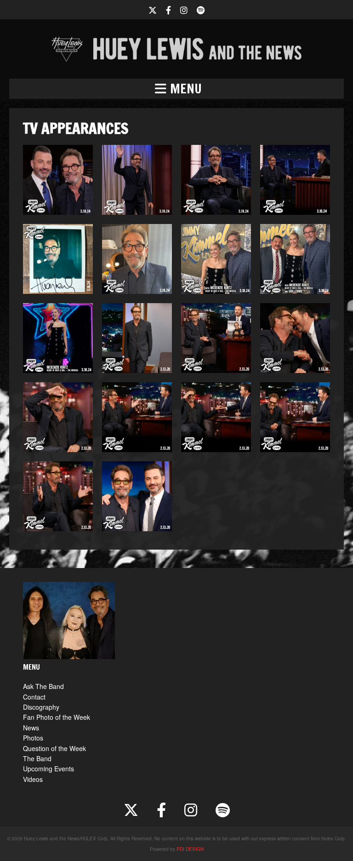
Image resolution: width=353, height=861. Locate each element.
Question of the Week (54, 748)
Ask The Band (43, 686)
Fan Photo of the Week (56, 717)
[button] (176, 89)
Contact (34, 696)
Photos (33, 737)
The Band (37, 758)
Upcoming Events (48, 768)
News (31, 727)
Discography (41, 707)
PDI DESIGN (190, 849)
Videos (33, 779)
